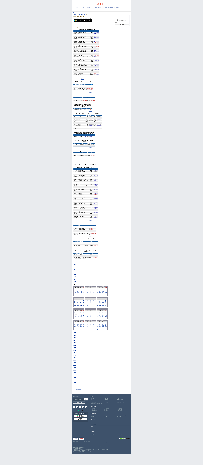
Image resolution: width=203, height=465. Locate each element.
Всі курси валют (78, 389)
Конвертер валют (93, 402)
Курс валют (92, 398)
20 (81, 291)
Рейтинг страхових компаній (121, 433)
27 (81, 292)
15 (74, 291)
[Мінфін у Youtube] (86, 407)
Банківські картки (106, 399)
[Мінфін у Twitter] (80, 407)
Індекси (117, 7)
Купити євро (105, 416)
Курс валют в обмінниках (107, 415)
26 (80, 292)
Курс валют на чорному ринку (121, 415)
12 (97, 291)
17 (77, 291)
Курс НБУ (92, 399)
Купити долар (93, 416)
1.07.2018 (82, 79)
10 (75, 302)
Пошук (86, 399)
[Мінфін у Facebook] (74, 407)
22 (74, 292)
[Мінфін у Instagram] (83, 407)
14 (100, 291)
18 (78, 291)
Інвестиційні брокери (120, 399)
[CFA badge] (86, 439)
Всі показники (77, 12)
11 (77, 302)
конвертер (90, 92)
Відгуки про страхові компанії (108, 433)
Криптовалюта (111, 7)
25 (78, 292)
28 (83, 292)
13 (87, 291)
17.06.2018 (82, 162)
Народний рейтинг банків (120, 402)
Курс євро (118, 398)
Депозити (82, 7)
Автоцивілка (92, 434)
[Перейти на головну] (101, 4)
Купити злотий (119, 416)
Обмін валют (93, 415)
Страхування (98, 7)
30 (74, 306)
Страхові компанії (119, 434)
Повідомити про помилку (79, 402)
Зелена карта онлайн (94, 433)
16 (75, 291)
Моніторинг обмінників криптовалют (96, 403)
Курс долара (106, 398)
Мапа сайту (77, 391)
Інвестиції (104, 7)
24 (77, 292)
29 (83, 305)
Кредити (88, 7)
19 (80, 291)
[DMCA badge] (124, 439)
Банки (92, 7)
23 (75, 292)
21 (83, 291)
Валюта (77, 7)
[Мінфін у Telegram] (77, 407)
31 (90, 305)
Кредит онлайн (106, 402)
